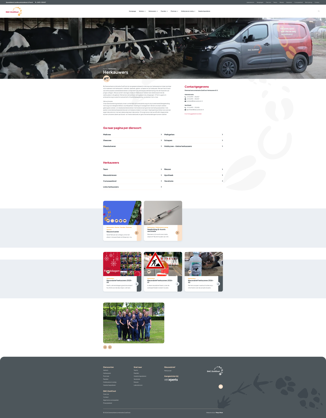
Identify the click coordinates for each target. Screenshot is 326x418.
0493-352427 (41, 2)
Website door (214, 412)
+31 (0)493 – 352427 (192, 97)
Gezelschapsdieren (204, 11)
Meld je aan (167, 370)
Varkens (141, 11)
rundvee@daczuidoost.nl (195, 101)
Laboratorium (250, 2)
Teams (275, 2)
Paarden (163, 11)
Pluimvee (173, 11)
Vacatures (289, 2)
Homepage (132, 11)
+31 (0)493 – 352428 (193, 107)
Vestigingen (260, 2)
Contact (317, 2)
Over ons (268, 2)
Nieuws (282, 2)
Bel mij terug (308, 2)
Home (105, 69)
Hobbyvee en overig (187, 11)
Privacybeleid (107, 403)
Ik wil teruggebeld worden (193, 114)
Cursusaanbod (298, 2)
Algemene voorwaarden (111, 400)
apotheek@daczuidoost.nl (195, 110)
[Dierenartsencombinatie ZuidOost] (14, 11)
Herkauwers (152, 11)
